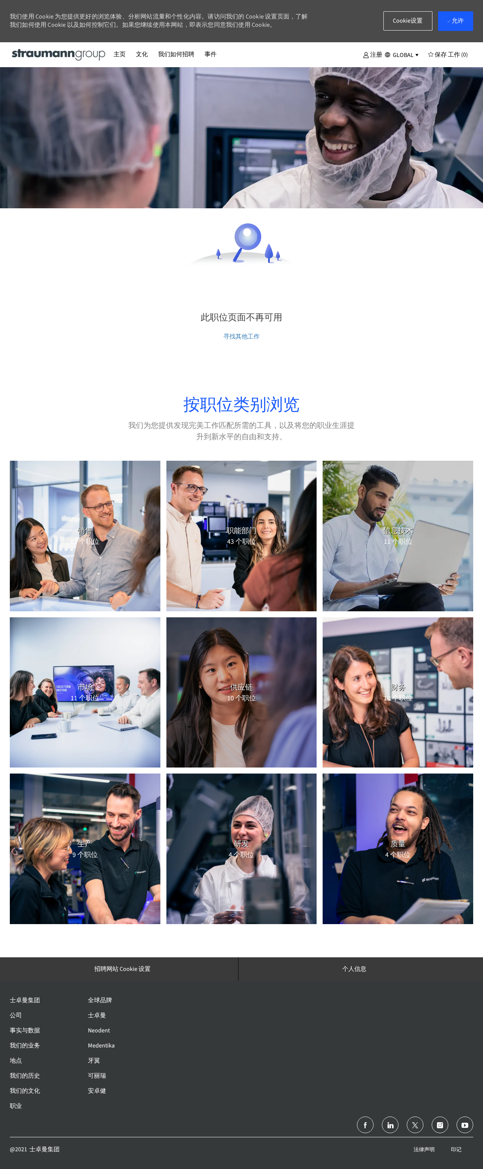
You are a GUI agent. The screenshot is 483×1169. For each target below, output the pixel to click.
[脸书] (365, 1125)
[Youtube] (465, 1125)
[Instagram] (440, 1125)
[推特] (415, 1125)
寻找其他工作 (241, 336)
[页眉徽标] (59, 54)
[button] (372, 54)
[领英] (390, 1125)
